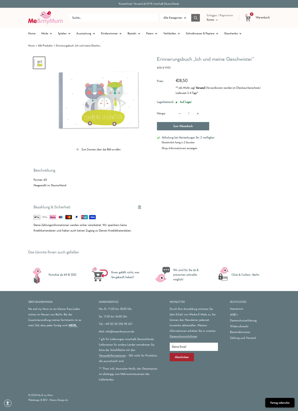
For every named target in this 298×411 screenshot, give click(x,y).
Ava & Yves (163, 67)
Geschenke (231, 33)
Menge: (161, 113)
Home (31, 33)
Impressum (236, 308)
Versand (200, 87)
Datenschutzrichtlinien (183, 336)
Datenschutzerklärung (243, 320)
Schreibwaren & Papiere (200, 33)
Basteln (132, 33)
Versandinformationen (112, 355)
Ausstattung (83, 33)
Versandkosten (214, 87)
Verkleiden (169, 33)
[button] (7, 403)
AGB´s (234, 314)
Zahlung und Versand (243, 337)
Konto (211, 19)
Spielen (62, 33)
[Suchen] (195, 18)
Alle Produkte (45, 45)
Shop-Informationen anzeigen (179, 148)
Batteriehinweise (240, 332)
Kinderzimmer (109, 33)
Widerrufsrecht (239, 326)
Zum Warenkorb (183, 126)
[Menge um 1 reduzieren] (179, 113)
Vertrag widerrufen (280, 402)
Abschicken (182, 357)
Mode (44, 33)
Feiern (149, 33)
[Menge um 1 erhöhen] (197, 113)
